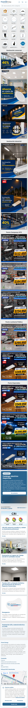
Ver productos (14, 493)
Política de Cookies (20, 697)
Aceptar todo (14, 704)
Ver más (4, 536)
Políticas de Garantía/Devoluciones (8, 661)
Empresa (3, 660)
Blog (2, 665)
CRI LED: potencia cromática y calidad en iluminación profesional (14, 528)
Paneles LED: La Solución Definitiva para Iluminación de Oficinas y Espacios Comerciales (13, 584)
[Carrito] (22, 2)
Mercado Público (4, 666)
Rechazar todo (8, 700)
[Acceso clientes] (19, 2)
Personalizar (20, 700)
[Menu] (25, 2)
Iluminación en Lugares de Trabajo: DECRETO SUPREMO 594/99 (13, 556)
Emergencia (6, 612)
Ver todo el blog (21, 507)
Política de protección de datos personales (10, 663)
